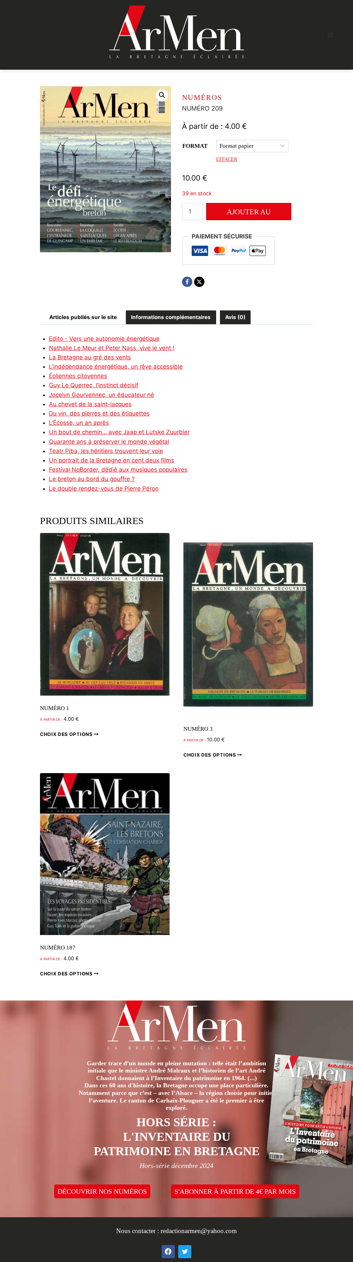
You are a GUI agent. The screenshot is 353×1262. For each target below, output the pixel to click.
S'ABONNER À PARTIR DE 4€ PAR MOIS (235, 1191)
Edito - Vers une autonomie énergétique (104, 338)
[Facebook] (187, 282)
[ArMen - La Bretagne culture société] (177, 32)
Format (195, 146)
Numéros (202, 97)
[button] (162, 95)
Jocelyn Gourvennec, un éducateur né (101, 394)
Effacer (226, 159)
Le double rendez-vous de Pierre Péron (104, 488)
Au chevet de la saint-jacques (90, 404)
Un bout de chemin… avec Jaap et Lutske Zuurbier (119, 432)
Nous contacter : (138, 1230)
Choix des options (67, 734)
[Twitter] (184, 1251)
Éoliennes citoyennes (78, 375)
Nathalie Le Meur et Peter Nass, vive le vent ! (111, 348)
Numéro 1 (54, 708)
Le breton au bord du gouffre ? (92, 478)
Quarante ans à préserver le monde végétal (109, 441)
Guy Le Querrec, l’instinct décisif (93, 385)
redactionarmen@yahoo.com (199, 1230)
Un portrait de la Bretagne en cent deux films (111, 460)
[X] (199, 282)
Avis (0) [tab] (235, 317)
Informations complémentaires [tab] (171, 317)
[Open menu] (330, 34)
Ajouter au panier (249, 214)
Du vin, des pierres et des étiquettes (99, 413)
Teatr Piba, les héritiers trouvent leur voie (106, 451)
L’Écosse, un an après (79, 422)
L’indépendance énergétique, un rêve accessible (116, 366)
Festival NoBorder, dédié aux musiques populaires (118, 469)
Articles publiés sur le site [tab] (83, 317)
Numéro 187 (57, 947)
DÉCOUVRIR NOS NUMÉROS (102, 1191)
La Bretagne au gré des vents (90, 357)
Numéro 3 (198, 729)
